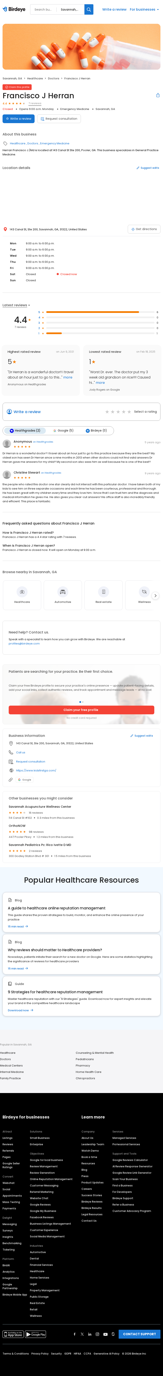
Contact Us (89, 1221)
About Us (87, 1138)
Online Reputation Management (51, 1179)
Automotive (38, 1252)
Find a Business (122, 1185)
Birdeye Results (92, 1208)
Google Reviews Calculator (130, 1160)
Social (6, 1189)
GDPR (67, 1353)
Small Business (40, 1138)
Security (56, 1353)
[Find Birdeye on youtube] (105, 1334)
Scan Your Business (125, 1179)
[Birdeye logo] (15, 10)
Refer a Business (123, 1204)
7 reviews (34, 103)
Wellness (36, 1316)
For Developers (122, 1192)
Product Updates (93, 1182)
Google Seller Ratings (11, 1165)
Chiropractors (85, 1078)
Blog (84, 1170)
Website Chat (39, 1198)
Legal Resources (92, 1214)
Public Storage (39, 1297)
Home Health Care (88, 1072)
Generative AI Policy (106, 1353)
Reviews (8, 1144)
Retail (33, 1309)
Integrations (11, 1278)
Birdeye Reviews (92, 1201)
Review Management (44, 1166)
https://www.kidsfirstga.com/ (36, 770)
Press (85, 1176)
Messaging (10, 1224)
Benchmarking (12, 1243)
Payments (9, 1208)
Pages (7, 1157)
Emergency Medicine (74, 109)
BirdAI (6, 1265)
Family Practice (10, 1078)
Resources (88, 1163)
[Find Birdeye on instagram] (97, 1334)
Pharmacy (83, 1066)
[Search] (88, 9)
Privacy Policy (40, 1353)
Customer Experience (44, 1230)
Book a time (89, 1157)
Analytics (9, 1271)
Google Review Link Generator (131, 1173)
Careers (87, 1189)
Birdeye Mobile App (15, 1294)
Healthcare (35, 78)
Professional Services (126, 1144)
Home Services (39, 1277)
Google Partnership (10, 1286)
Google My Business (43, 1211)
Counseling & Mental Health (95, 1053)
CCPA (87, 1353)
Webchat (9, 1183)
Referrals (8, 1150)
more (67, 377)
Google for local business (46, 1160)
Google (26, 779)
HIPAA (77, 1353)
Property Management (45, 1290)
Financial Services (41, 1265)
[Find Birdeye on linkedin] (89, 1334)
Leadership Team (93, 1144)
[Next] (155, 595)
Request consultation (61, 119)
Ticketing (9, 1249)
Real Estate (37, 1303)
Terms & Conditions (16, 1353)
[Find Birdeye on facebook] (74, 1334)
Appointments (12, 1195)
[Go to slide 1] (80, 702)
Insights (8, 1237)
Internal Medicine (12, 1072)
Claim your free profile (80, 710)
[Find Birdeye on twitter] (82, 1334)
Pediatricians (85, 1059)
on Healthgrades (43, 441)
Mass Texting (11, 1202)
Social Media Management (47, 1236)
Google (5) (65, 431)
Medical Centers (11, 1066)
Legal (33, 1284)
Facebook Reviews (42, 1217)
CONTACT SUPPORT (139, 1334)
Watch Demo (90, 1150)
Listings (8, 1138)
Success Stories (92, 1195)
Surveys (8, 1230)
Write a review (114, 9)
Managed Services (124, 1138)
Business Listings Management (50, 1223)
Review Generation (42, 1173)
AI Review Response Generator (132, 1166)
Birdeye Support (122, 1198)
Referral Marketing (41, 1192)
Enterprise (36, 1144)
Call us (20, 752)
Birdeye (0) (99, 431)
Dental (34, 1258)
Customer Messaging (44, 1185)
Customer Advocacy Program (131, 1211)
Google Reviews (40, 1204)
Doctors (53, 78)
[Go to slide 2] (82, 702)
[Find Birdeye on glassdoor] (113, 1334)
